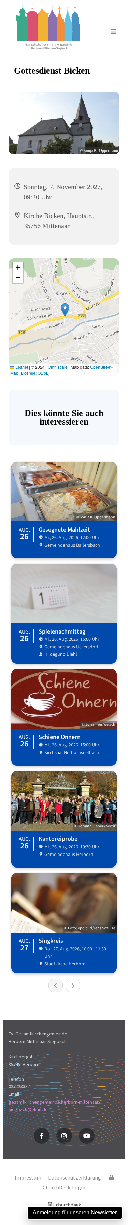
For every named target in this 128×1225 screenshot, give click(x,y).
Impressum (28, 1177)
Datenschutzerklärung (74, 1177)
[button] (106, 31)
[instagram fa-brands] (64, 1135)
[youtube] (86, 1135)
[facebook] (41, 1135)
